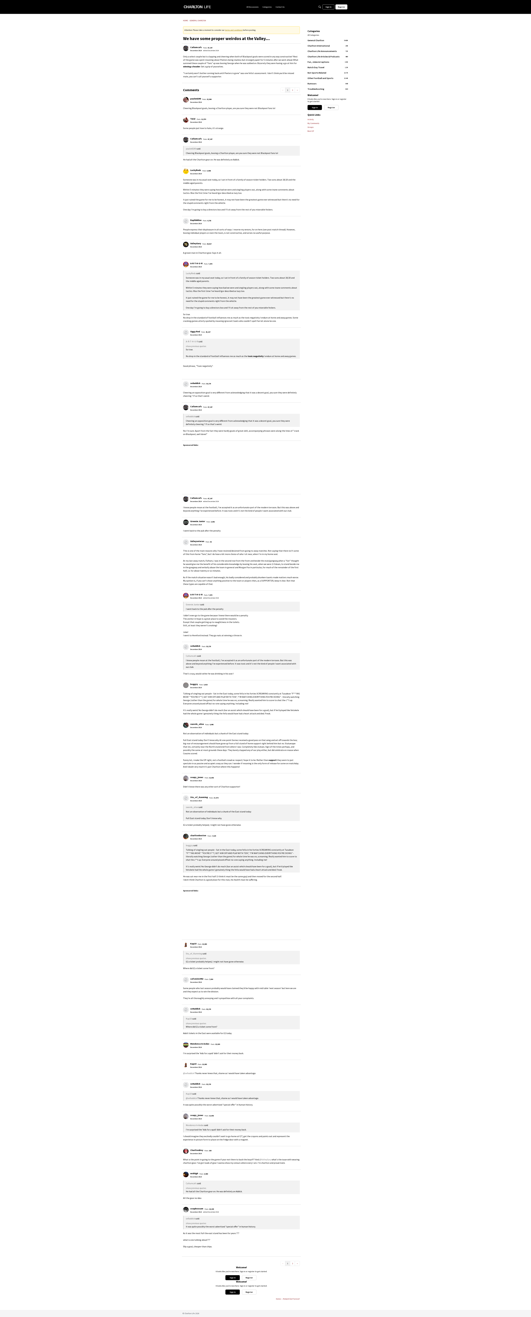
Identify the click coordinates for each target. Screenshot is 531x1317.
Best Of (311, 131)
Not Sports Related (328, 72)
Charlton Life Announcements (328, 51)
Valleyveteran (197, 541)
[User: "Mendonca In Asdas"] (186, 1045)
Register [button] (249, 1277)
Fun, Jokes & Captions (328, 62)
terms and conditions (234, 30)
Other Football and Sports (328, 78)
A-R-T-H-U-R (196, 263)
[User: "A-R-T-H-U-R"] (186, 264)
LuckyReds (195, 170)
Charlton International (328, 45)
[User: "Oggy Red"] (186, 332)
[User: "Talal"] (186, 120)
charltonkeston (198, 835)
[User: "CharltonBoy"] (186, 1151)
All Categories (313, 35)
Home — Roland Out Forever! (288, 1299)
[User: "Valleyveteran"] (186, 542)
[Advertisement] (266, 468)
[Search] (319, 6)
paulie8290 (195, 98)
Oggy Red (195, 331)
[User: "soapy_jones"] (186, 778)
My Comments (313, 123)
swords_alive (197, 724)
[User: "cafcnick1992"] (186, 980)
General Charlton (328, 40)
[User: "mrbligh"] (186, 1174)
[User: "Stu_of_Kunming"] (186, 798)
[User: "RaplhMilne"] (186, 221)
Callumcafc (196, 47)
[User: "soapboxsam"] (186, 1209)
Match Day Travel (328, 67)
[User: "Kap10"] (186, 944)
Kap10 (193, 943)
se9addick (195, 383)
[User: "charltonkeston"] (186, 836)
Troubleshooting (328, 89)
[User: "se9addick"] (186, 384)
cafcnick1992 (196, 978)
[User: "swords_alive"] (186, 725)
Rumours (328, 83)
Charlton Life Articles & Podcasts (328, 56)
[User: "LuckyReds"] (186, 171)
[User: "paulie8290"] (186, 100)
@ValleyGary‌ (265, 1159)
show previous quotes (196, 346)
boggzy (194, 684)
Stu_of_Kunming (199, 797)
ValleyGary (195, 243)
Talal (192, 118)
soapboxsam (196, 1208)
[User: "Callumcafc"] (186, 48)
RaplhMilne (195, 220)
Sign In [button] (233, 1277)
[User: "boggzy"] (186, 685)
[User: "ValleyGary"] (186, 244)
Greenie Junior (197, 521)
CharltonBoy (196, 1150)
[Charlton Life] (197, 7)
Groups (311, 127)
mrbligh (194, 1173)
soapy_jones (196, 777)
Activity (311, 119)
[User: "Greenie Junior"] (186, 522)
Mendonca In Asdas (199, 1043)
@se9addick (188, 1073)
